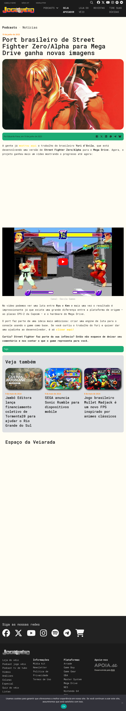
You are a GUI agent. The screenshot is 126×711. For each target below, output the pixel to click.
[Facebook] (96, 136)
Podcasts (49, 7)
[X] (101, 136)
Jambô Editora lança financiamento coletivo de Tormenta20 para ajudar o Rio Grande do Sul (20, 411)
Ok (63, 706)
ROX (113, 670)
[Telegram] (115, 136)
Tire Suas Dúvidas (115, 9)
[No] (122, 702)
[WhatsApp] (110, 136)
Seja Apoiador (68, 9)
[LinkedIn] (106, 136)
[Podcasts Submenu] (57, 8)
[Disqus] (63, 486)
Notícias (30, 27)
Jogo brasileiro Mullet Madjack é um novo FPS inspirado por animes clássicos (100, 406)
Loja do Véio (84, 9)
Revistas (99, 7)
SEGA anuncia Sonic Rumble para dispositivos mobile (62, 404)
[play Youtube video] (63, 262)
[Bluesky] (120, 136)
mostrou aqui (28, 145)
